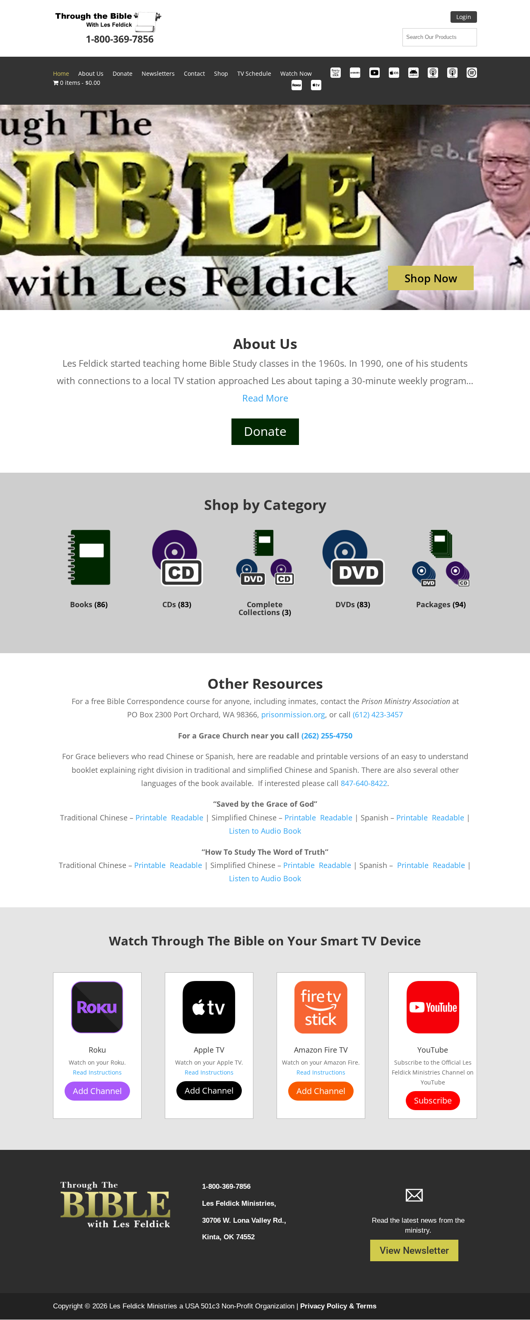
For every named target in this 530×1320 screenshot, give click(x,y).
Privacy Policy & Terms (338, 1306)
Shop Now (431, 278)
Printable (152, 817)
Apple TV (209, 1050)
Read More (265, 398)
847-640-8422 (364, 783)
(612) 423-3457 (378, 714)
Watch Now (296, 74)
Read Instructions (97, 1072)
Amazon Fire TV (321, 1050)
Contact (194, 74)
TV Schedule (254, 74)
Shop (221, 74)
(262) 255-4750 (326, 736)
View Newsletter (414, 1250)
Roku (97, 1050)
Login (463, 17)
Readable (188, 817)
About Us (91, 74)
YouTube (432, 1050)
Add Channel (97, 1090)
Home (61, 74)
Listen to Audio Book (265, 831)
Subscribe (433, 1100)
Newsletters (158, 74)
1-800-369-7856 (120, 39)
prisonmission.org (293, 714)
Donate (122, 74)
